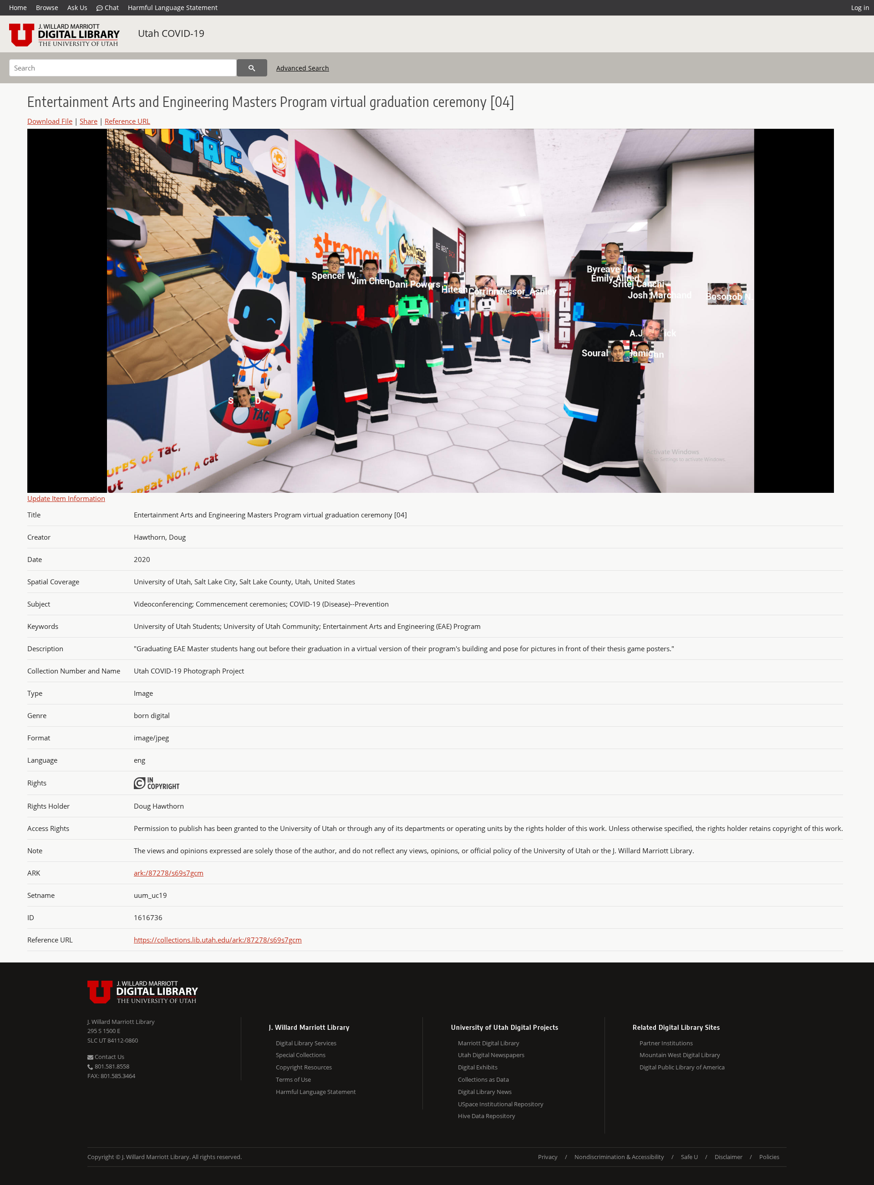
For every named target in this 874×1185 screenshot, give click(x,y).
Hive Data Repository (486, 1116)
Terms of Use (293, 1079)
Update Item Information (66, 498)
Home (18, 7)
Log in (860, 7)
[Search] (252, 67)
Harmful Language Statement (173, 7)
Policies (769, 1157)
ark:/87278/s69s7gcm (168, 872)
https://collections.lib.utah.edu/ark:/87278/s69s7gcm (218, 939)
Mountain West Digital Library (680, 1055)
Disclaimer (728, 1157)
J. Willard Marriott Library (121, 1022)
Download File (49, 121)
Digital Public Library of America (682, 1067)
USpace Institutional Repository (501, 1104)
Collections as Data (483, 1079)
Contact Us (108, 1057)
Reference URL (127, 121)
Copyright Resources (304, 1067)
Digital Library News (485, 1092)
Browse (47, 7)
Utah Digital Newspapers (491, 1055)
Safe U (689, 1157)
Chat (111, 7)
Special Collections (300, 1055)
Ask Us (77, 7)
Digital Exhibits (478, 1067)
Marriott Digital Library (488, 1043)
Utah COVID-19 (171, 33)
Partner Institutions (666, 1043)
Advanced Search (302, 68)
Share (88, 121)
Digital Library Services (306, 1043)
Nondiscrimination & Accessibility (619, 1157)
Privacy (548, 1157)
